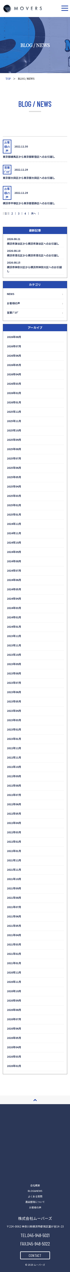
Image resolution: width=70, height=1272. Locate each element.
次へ (33, 213)
